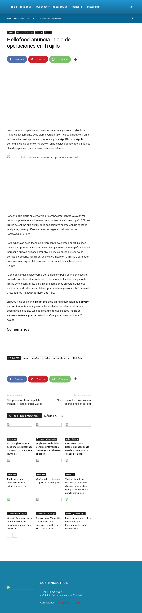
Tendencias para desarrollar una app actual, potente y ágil (17, 482)
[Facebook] (132, 18)
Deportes (12, 439)
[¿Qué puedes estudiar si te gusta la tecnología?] (48, 467)
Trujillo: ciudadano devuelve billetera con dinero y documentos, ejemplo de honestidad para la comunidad (76, 486)
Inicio (14, 7)
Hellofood (77, 358)
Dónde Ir (77, 7)
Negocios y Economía (46, 439)
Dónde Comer (59, 7)
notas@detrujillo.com (68, 602)
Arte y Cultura (72, 439)
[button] (131, 7)
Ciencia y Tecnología (25, 32)
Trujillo (48, 32)
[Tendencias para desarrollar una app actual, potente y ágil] (19, 467)
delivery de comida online (57, 358)
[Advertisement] (48, 345)
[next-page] (14, 535)
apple (25, 358)
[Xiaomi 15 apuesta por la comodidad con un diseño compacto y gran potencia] (19, 506)
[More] (75, 59)
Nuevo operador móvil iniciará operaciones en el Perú (74, 402)
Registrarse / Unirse (50, 18)
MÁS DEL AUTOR (53, 416)
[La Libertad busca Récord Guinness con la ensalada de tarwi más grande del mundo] (78, 432)
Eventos (39, 32)
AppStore (36, 358)
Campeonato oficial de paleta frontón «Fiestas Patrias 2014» (24, 402)
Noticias (11, 32)
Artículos (12, 474)
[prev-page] (9, 535)
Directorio (93, 7)
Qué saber (41, 7)
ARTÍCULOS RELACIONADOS (24, 416)
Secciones (25, 7)
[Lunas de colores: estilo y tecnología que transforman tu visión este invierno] (78, 506)
